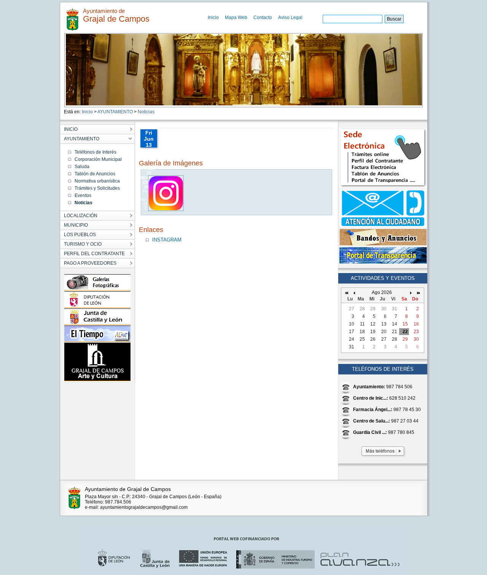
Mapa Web (236, 17)
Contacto (262, 17)
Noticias (146, 111)
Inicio (213, 17)
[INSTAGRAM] (166, 209)
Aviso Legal (290, 17)
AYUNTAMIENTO (115, 111)
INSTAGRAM (166, 240)
